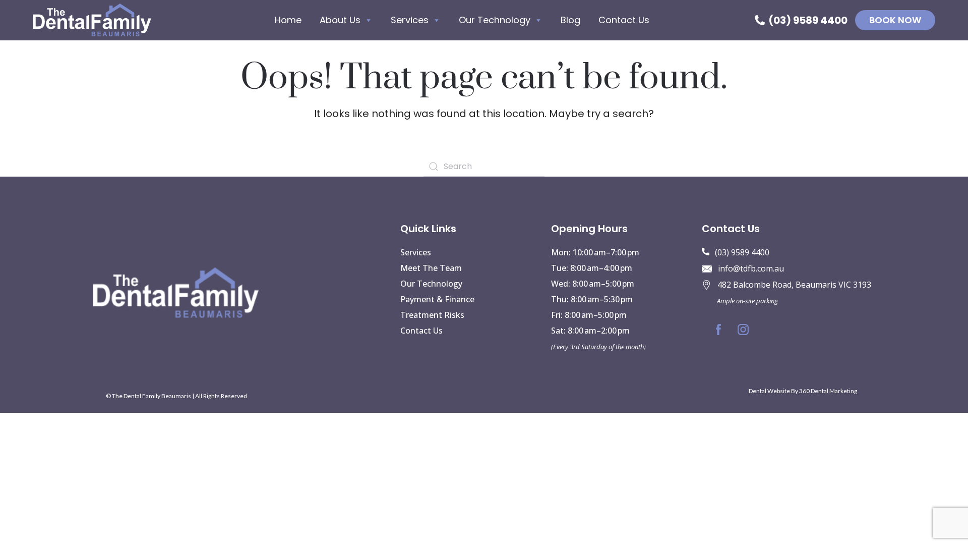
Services (410, 20)
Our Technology (494, 20)
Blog (570, 20)
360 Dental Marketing (828, 391)
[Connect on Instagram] (743, 329)
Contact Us (623, 20)
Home (288, 20)
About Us (340, 20)
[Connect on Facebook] (718, 329)
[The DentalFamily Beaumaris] (92, 20)
